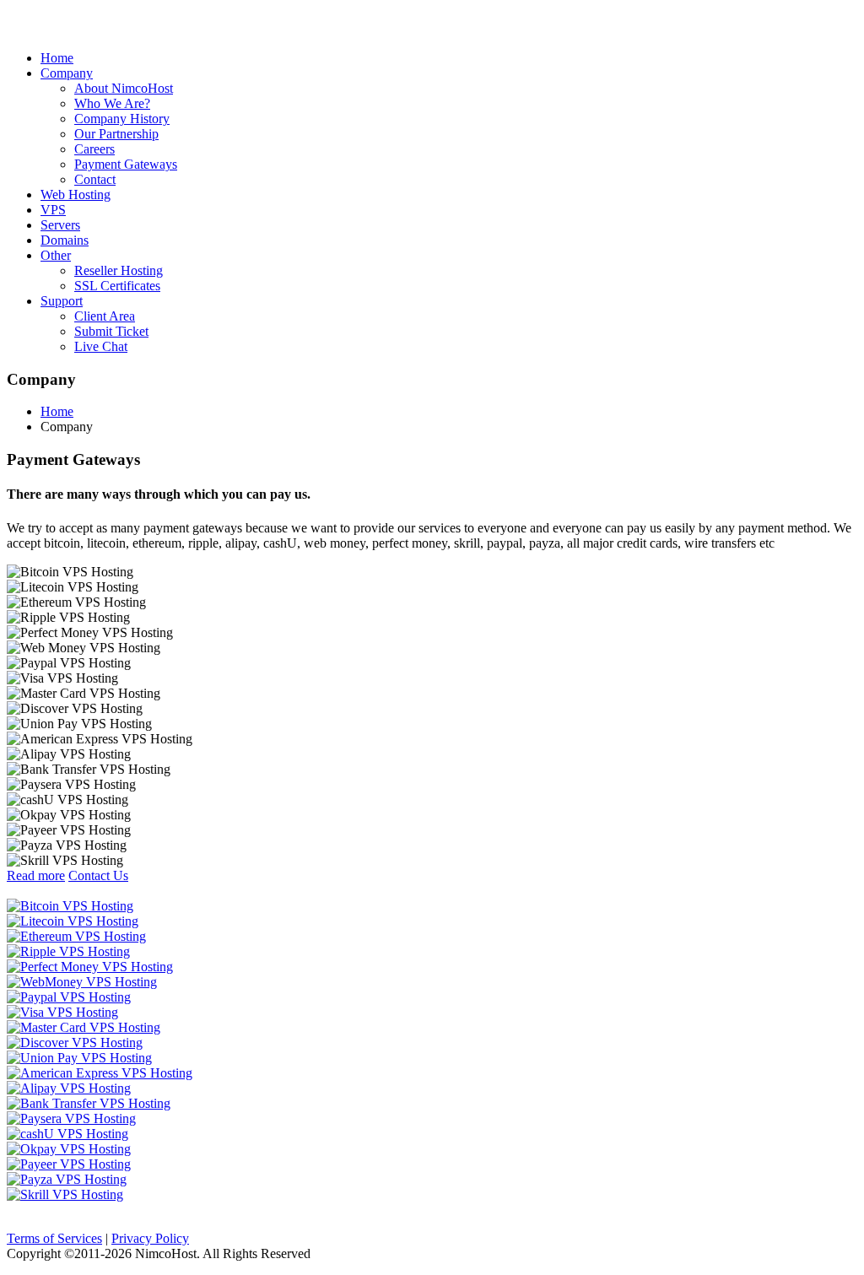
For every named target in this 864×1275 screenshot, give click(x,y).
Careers (94, 149)
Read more (36, 875)
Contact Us (98, 875)
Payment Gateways (125, 164)
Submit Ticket (111, 331)
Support (61, 301)
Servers (60, 225)
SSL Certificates (117, 285)
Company (66, 73)
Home (56, 58)
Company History (122, 118)
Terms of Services (54, 1238)
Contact (95, 179)
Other (55, 255)
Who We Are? (112, 103)
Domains (64, 240)
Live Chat (100, 346)
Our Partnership (116, 134)
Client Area (104, 316)
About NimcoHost (123, 88)
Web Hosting (75, 194)
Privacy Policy (150, 1238)
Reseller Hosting (118, 270)
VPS (53, 210)
